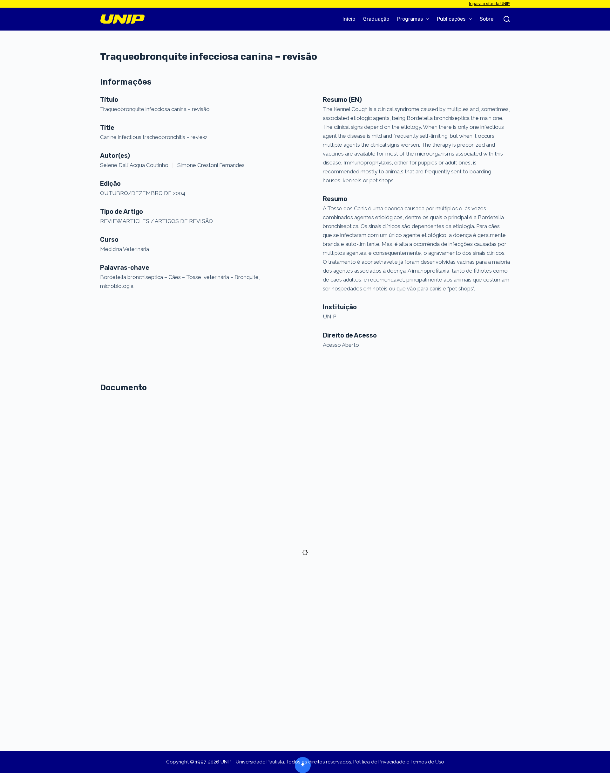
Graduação (376, 19)
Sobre (486, 19)
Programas (410, 19)
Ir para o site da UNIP (489, 3)
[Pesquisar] (507, 19)
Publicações (451, 19)
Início (348, 19)
